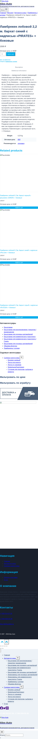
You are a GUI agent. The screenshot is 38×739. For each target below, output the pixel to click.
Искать (2, 735)
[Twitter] (4, 709)
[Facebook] (1, 709)
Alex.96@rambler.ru (7, 624)
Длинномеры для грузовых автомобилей (22, 675)
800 (19, 139)
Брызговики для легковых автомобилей (18, 334)
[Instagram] (7, 709)
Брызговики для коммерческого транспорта (19, 336)
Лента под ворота (14, 362)
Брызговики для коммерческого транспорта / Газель (19, 669)
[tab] (19, 67)
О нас (6, 580)
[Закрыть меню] (0, 650)
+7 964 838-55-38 (6, 619)
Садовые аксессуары (11, 358)
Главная (7, 561)
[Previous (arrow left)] (1, 648)
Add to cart (11, 54)
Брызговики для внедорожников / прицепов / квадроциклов (20, 662)
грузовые (21, 143)
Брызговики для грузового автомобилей (22, 665)
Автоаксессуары (10, 563)
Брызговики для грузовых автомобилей (18, 343)
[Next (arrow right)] (3, 648)
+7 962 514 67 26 (6, 613)
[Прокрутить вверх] (2, 642)
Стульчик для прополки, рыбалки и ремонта (20, 700)
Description (19, 67)
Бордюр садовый (14, 360)
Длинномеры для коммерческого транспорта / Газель (20, 678)
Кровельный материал (16, 367)
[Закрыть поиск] (2, 732)
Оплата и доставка (10, 577)
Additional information (19, 70)
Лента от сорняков (14, 365)
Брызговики (8, 327)
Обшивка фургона (10, 346)
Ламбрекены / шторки (11, 61)
